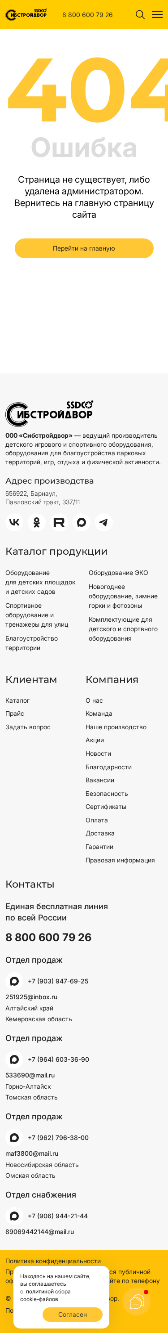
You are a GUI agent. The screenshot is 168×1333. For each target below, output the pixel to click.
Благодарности (109, 767)
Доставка (100, 833)
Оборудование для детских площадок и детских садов (40, 582)
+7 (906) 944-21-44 (58, 1216)
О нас (94, 700)
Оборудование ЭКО (118, 572)
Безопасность (107, 793)
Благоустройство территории (31, 642)
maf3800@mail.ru (31, 1153)
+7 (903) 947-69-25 (58, 981)
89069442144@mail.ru (39, 1231)
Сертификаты (106, 806)
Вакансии (100, 780)
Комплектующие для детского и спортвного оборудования (123, 628)
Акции (95, 740)
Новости (98, 753)
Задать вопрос (28, 727)
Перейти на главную (84, 248)
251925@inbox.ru (31, 997)
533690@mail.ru (30, 1075)
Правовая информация (120, 860)
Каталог (17, 700)
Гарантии (99, 846)
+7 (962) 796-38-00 (58, 1137)
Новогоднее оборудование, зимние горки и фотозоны (123, 596)
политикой (40, 1291)
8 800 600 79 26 (87, 14)
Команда (99, 713)
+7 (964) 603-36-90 (58, 1059)
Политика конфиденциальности (53, 1261)
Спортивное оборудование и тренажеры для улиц (36, 614)
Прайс (14, 713)
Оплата (97, 820)
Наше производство (116, 727)
